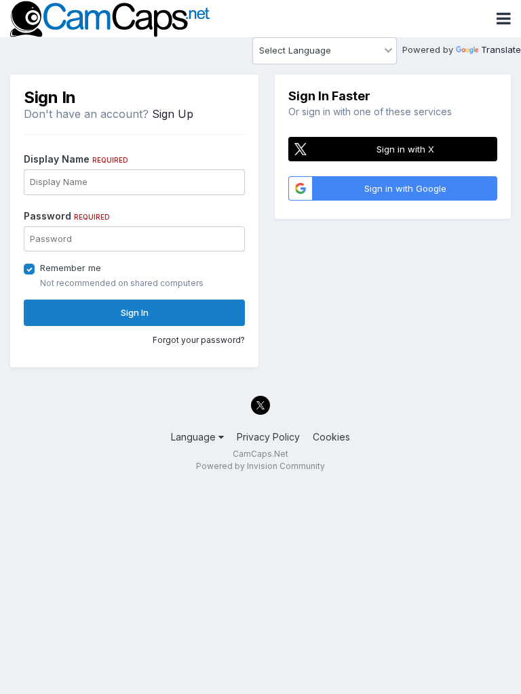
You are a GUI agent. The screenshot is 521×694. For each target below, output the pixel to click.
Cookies (331, 437)
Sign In (135, 312)
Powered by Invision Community (260, 466)
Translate (501, 49)
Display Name (76, 159)
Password (67, 216)
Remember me (70, 267)
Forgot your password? (199, 340)
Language (194, 437)
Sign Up (172, 114)
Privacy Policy (268, 437)
